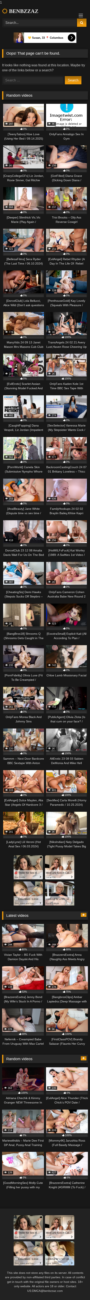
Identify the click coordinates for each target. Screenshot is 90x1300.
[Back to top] (77, 1288)
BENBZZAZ (23, 11)
